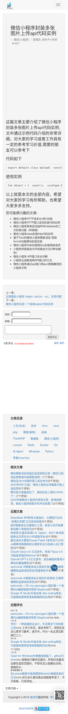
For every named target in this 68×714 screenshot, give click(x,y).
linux (45, 425)
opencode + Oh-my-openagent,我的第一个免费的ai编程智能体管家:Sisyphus (37, 587)
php (15, 432)
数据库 (35, 438)
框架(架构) (29, 432)
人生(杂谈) (19, 425)
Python (49, 451)
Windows (34, 451)
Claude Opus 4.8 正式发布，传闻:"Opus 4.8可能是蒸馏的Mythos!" (37, 553)
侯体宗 (33, 697)
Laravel (17, 445)
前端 (44, 432)
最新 (56, 342)
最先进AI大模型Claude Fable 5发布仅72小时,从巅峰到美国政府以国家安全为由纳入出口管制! (37, 544)
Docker (44, 445)
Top (54, 567)
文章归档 (11, 688)
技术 (33, 425)
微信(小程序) (51, 438)
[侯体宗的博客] (9, 4)
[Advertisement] (34, 79)
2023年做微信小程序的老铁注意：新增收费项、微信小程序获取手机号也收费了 (36, 501)
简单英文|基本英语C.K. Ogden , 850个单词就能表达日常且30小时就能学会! (37, 534)
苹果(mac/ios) (21, 458)
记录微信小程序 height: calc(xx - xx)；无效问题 (34, 296)
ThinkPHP (19, 438)
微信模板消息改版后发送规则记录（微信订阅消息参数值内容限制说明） (37, 475)
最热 (62, 342)
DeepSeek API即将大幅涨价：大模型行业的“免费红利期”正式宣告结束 (36, 519)
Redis (31, 445)
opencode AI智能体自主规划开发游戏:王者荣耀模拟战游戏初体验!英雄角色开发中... (37, 568)
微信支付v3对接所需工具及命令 (29, 481)
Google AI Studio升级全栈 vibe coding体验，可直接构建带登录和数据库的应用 (37, 595)
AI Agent (18, 451)
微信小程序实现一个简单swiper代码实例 (29, 304)
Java (56, 425)
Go (56, 445)
